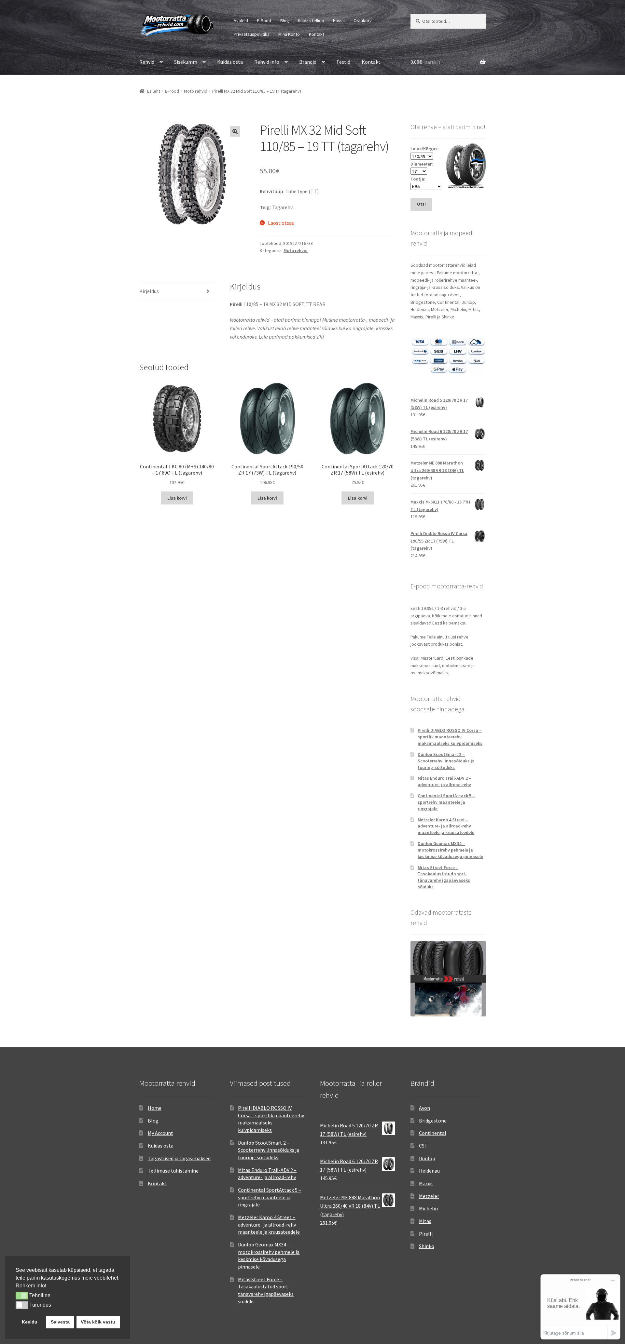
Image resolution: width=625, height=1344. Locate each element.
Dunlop (427, 1158)
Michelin (428, 1208)
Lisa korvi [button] (177, 498)
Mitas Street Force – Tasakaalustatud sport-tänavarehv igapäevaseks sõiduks (444, 877)
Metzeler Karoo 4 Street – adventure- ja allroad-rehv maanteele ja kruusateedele (446, 826)
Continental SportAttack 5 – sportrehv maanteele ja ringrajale (446, 802)
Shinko (426, 1246)
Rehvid (146, 62)
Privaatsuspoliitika (252, 34)
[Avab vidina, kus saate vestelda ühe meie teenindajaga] (580, 1307)
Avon (424, 1108)
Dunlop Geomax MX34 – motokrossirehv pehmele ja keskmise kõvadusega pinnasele (450, 849)
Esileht (153, 91)
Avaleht (241, 20)
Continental (432, 1133)
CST (423, 1145)
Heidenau (429, 1170)
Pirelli (426, 1233)
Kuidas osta (230, 62)
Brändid (307, 62)
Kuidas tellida (311, 20)
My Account (160, 1133)
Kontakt (316, 34)
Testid (343, 62)
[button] (235, 131)
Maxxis (426, 1183)
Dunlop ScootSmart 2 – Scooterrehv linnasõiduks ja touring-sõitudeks (446, 760)
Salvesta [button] (60, 1321)
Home (154, 1108)
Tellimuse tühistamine (173, 1170)
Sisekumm (185, 62)
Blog (284, 20)
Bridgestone (433, 1120)
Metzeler (429, 1196)
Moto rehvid (195, 91)
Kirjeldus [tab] (149, 291)
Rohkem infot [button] (31, 1285)
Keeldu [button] (29, 1321)
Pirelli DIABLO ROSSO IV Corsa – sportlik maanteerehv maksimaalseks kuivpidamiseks (450, 736)
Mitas (425, 1221)
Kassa (339, 20)
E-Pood (264, 20)
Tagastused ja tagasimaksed (179, 1158)
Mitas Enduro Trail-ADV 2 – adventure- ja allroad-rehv (444, 781)
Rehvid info (266, 62)
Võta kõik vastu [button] (98, 1321)
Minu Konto (289, 34)
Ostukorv (363, 20)
